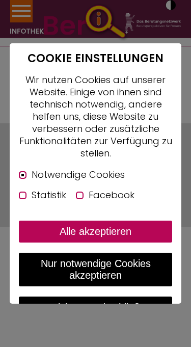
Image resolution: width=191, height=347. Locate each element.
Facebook (111, 195)
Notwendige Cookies (78, 175)
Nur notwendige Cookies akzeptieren (96, 269)
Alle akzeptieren (95, 231)
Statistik (49, 195)
